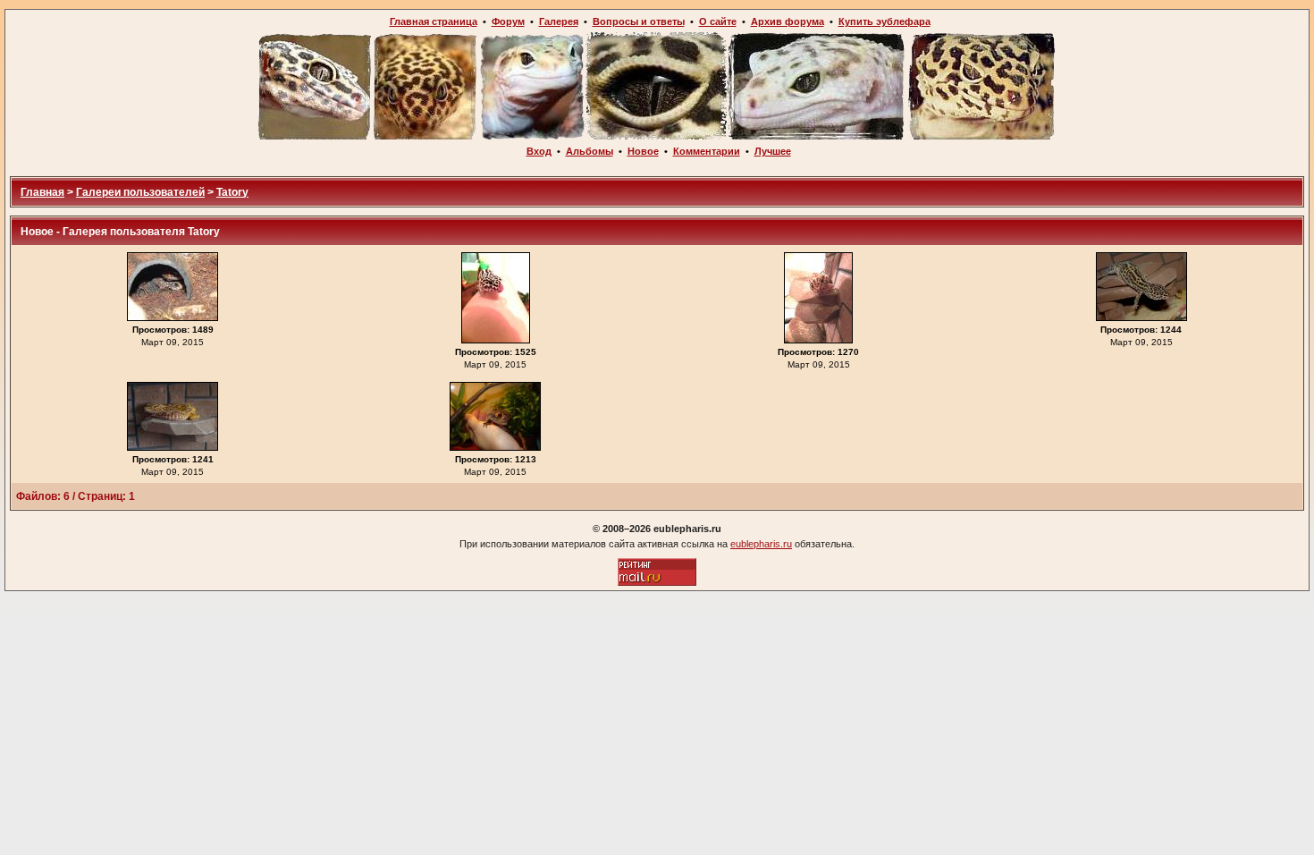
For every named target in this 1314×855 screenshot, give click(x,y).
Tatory (232, 192)
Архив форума (787, 21)
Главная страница (433, 21)
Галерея (558, 21)
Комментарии (706, 151)
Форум (508, 21)
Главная (42, 192)
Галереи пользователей (140, 192)
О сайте (718, 21)
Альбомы (589, 151)
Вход (539, 151)
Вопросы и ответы (639, 21)
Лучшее (772, 151)
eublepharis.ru (761, 543)
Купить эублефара (884, 21)
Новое (643, 151)
